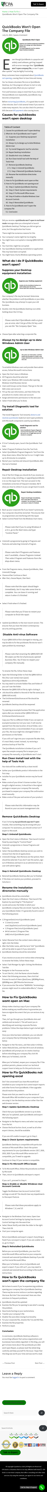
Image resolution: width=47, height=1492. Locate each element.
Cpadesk (35, 1486)
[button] (39, 4)
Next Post (40, 1363)
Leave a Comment (20, 35)
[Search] (41, 1413)
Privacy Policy (34, 1483)
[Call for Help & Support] (42, 1487)
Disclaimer (22, 1483)
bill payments (18, 110)
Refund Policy (13, 1486)
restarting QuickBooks (16, 101)
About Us (11, 1483)
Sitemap (25, 1486)
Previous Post (8, 1363)
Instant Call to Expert (14, 1403)
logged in (16, 1377)
